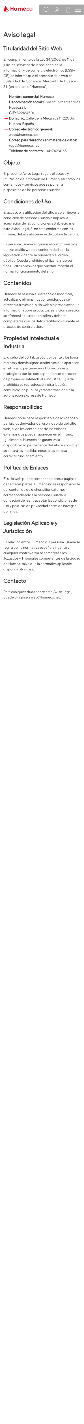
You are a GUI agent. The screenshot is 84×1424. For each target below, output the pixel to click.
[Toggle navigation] (78, 10)
